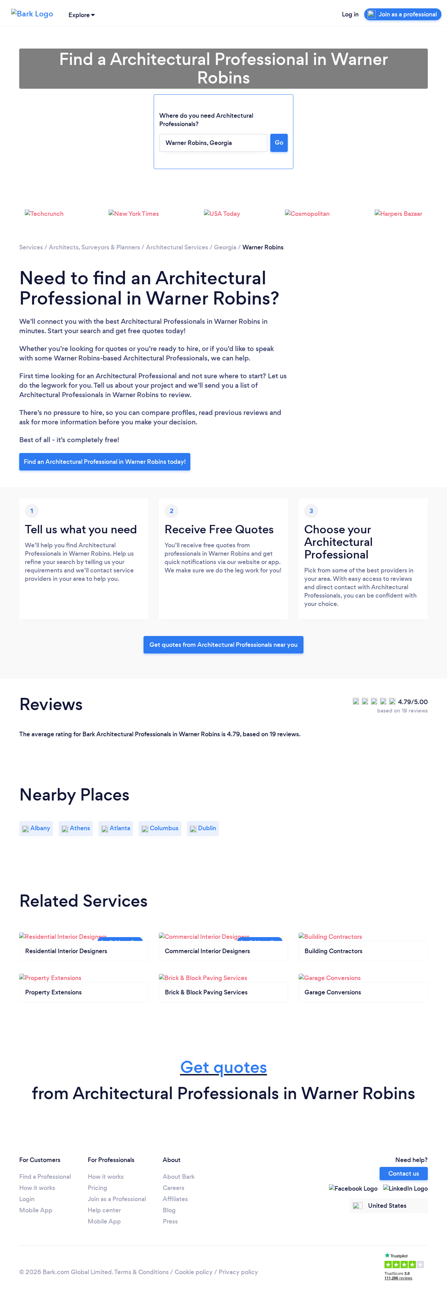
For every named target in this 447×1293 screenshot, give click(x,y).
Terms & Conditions (141, 1272)
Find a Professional (45, 1177)
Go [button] (279, 142)
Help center (104, 1210)
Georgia (225, 247)
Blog (169, 1210)
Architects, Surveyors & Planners (94, 247)
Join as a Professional (117, 1199)
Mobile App (35, 1210)
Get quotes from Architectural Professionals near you (223, 645)
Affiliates (175, 1199)
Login (27, 1199)
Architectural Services (177, 247)
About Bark (179, 1177)
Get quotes (223, 1067)
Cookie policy (194, 1272)
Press (170, 1221)
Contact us (403, 1173)
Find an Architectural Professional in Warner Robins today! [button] (105, 462)
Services (31, 247)
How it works (37, 1188)
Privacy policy (238, 1272)
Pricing (97, 1188)
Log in (350, 14)
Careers (173, 1188)
